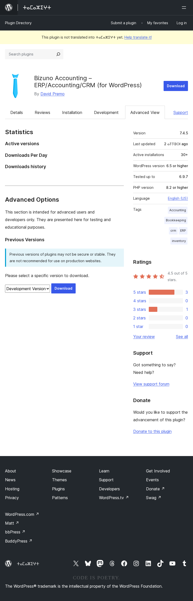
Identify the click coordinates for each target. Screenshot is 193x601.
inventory (179, 241)
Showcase (61, 470)
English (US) (178, 198)
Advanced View (145, 112)
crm (173, 230)
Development (106, 112)
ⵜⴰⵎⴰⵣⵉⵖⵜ (28, 563)
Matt (12, 523)
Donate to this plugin (152, 431)
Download (176, 86)
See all (182, 336)
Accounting (177, 210)
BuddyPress (18, 541)
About (10, 470)
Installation (72, 112)
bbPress (15, 531)
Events (152, 479)
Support (180, 112)
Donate (155, 488)
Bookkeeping (176, 220)
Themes (59, 479)
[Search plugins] (58, 54)
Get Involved (158, 470)
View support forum (151, 383)
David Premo (52, 93)
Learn (104, 470)
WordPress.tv (114, 497)
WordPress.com (22, 514)
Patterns (60, 497)
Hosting (12, 488)
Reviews (42, 112)
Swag (153, 497)
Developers (109, 488)
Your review (144, 336)
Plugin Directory (18, 23)
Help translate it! (138, 37)
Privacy (12, 497)
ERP (183, 230)
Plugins (58, 488)
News (10, 479)
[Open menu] (185, 7)
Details (16, 112)
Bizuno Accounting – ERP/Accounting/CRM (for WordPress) (88, 81)
